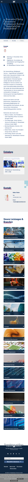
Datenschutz (13, 468)
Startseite (6, 40)
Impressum (12, 466)
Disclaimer (19, 466)
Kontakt (6, 466)
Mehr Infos (20, 478)
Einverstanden (14, 480)
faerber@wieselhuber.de (19, 201)
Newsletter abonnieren (13, 462)
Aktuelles (14, 40)
